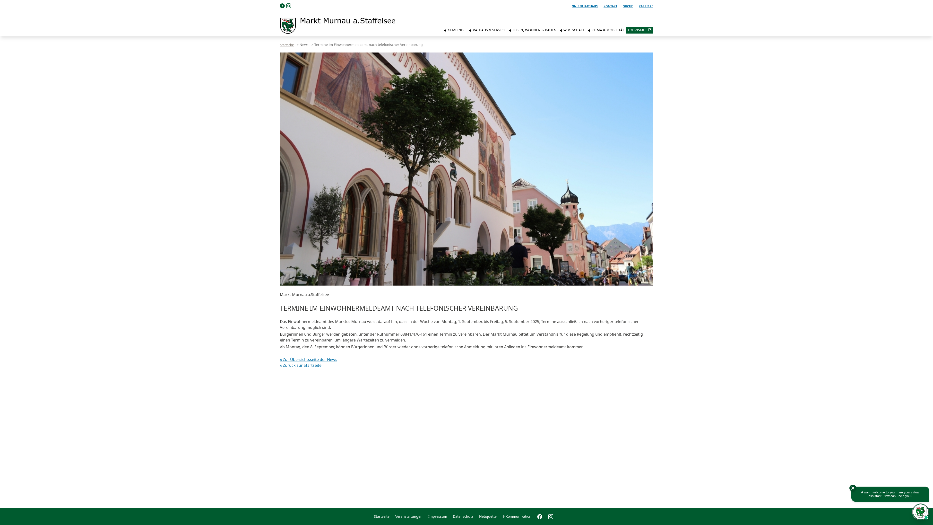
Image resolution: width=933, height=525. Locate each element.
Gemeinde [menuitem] (456, 30)
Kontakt (610, 6)
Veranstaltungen (409, 516)
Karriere (646, 6)
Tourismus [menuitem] (638, 30)
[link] (338, 26)
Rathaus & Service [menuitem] (489, 30)
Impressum (437, 516)
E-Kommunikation (516, 516)
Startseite (287, 45)
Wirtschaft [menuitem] (573, 30)
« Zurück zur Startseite (300, 365)
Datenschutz (463, 516)
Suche (628, 6)
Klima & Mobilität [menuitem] (607, 30)
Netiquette (488, 516)
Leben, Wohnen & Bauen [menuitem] (534, 30)
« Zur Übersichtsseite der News (308, 359)
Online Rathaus (585, 6)
